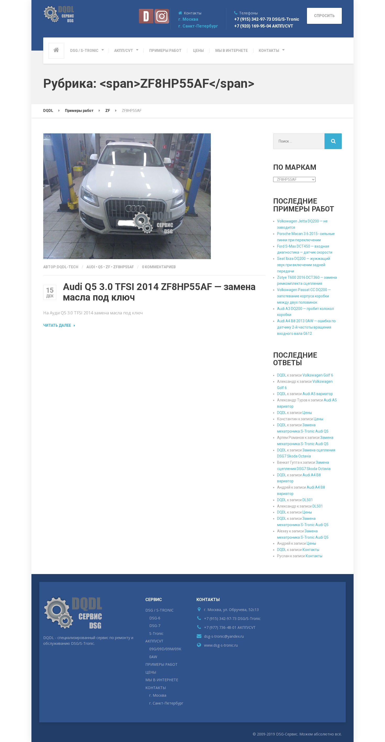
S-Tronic (156, 633)
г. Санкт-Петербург (198, 26)
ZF (108, 267)
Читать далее (57, 325)
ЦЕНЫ (198, 50)
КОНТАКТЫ (269, 50)
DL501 (307, 500)
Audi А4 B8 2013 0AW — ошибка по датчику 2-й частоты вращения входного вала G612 (306, 327)
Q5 (100, 267)
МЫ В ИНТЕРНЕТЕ (231, 50)
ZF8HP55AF (123, 267)
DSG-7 (154, 625)
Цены (307, 413)
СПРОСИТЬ (324, 16)
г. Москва (188, 19)
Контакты (310, 550)
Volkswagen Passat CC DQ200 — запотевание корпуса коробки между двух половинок (304, 296)
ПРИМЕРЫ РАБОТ (165, 50)
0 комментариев (159, 267)
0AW (153, 656)
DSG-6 (154, 617)
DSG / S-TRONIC (84, 50)
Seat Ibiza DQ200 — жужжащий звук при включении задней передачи (303, 265)
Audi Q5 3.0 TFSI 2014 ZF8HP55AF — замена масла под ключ (159, 292)
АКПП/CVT (123, 50)
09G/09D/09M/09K (165, 648)
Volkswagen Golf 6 (317, 375)
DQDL (281, 375)
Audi (90, 267)
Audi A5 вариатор (317, 394)
